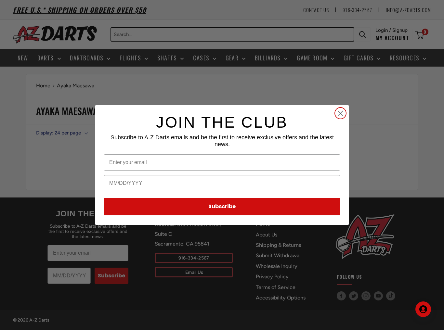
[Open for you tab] (423, 309)
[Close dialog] (340, 113)
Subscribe (222, 206)
